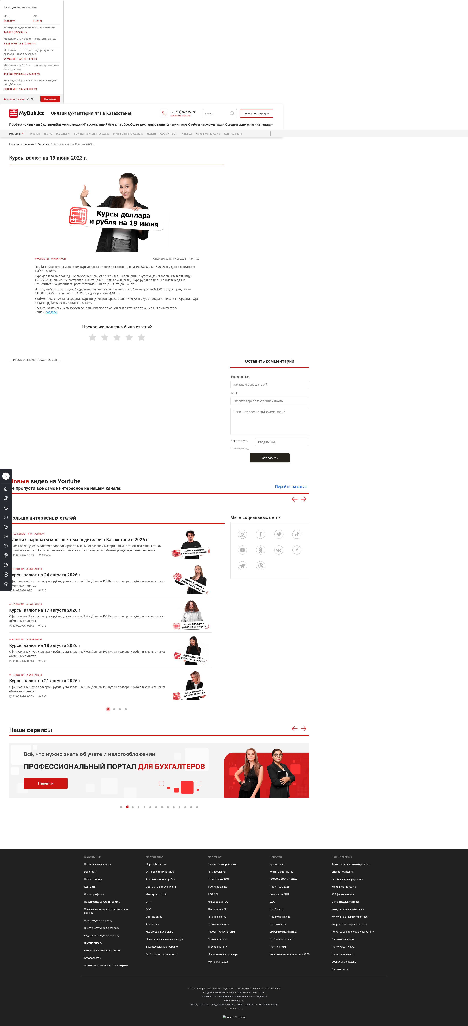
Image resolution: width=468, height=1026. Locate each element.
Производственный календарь (164, 939)
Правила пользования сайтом (102, 901)
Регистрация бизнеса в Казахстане (353, 931)
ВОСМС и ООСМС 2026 (283, 879)
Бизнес (48, 133)
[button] (108, 709)
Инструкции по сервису (98, 920)
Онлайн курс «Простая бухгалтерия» (106, 965)
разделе (51, 312)
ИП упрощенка (217, 871)
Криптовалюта (233, 133)
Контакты (90, 886)
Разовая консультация (222, 931)
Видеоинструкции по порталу (101, 935)
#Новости (42, 258)
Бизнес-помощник (70, 124)
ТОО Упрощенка (217, 886)
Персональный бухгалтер (103, 124)
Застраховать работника (223, 864)
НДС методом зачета (282, 939)
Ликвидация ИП (217, 909)
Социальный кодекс (344, 961)
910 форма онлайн (343, 894)
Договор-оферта (94, 894)
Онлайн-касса (340, 969)
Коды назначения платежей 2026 (290, 954)
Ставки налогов (217, 939)
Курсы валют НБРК (281, 871)
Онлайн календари (343, 939)
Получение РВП (279, 946)
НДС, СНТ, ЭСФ (168, 133)
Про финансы (278, 924)
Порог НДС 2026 (279, 886)
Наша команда (93, 879)
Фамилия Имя (240, 377)
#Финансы (58, 258)
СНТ (148, 901)
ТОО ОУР (213, 894)
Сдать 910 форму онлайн (161, 886)
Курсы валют (278, 864)
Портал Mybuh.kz (156, 864)
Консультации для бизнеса (348, 909)
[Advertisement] (271, 230)
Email (234, 393)
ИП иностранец (217, 916)
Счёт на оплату (93, 943)
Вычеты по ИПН (279, 894)
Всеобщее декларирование (144, 124)
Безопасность (92, 958)
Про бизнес (276, 909)
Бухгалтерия (63, 133)
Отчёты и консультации (206, 124)
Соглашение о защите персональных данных (106, 911)
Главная (35, 133)
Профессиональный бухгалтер (32, 124)
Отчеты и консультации (160, 871)
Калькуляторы (177, 124)
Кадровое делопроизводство (349, 924)
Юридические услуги (240, 124)
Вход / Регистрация (256, 113)
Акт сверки (152, 924)
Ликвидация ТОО (218, 901)
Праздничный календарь (223, 954)
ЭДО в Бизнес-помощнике (161, 954)
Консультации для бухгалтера (350, 916)
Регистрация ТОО (218, 879)
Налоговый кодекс (343, 954)
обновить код (241, 448)
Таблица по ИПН (217, 946)
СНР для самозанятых (283, 931)
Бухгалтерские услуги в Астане (102, 950)
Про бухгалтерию (280, 916)
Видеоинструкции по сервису (101, 928)
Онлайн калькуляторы (345, 901)
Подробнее (50, 98)
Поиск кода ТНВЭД (343, 946)
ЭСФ (148, 909)
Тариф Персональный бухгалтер (351, 864)
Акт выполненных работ (160, 879)
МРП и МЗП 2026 (218, 961)
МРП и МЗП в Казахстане (128, 133)
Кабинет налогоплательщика (92, 133)
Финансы (186, 133)
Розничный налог (218, 924)
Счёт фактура (154, 916)
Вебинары (90, 871)
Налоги (151, 133)
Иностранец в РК (156, 894)
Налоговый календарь (159, 931)
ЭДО (272, 901)
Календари (264, 124)
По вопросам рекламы (97, 864)
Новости (15, 133)
